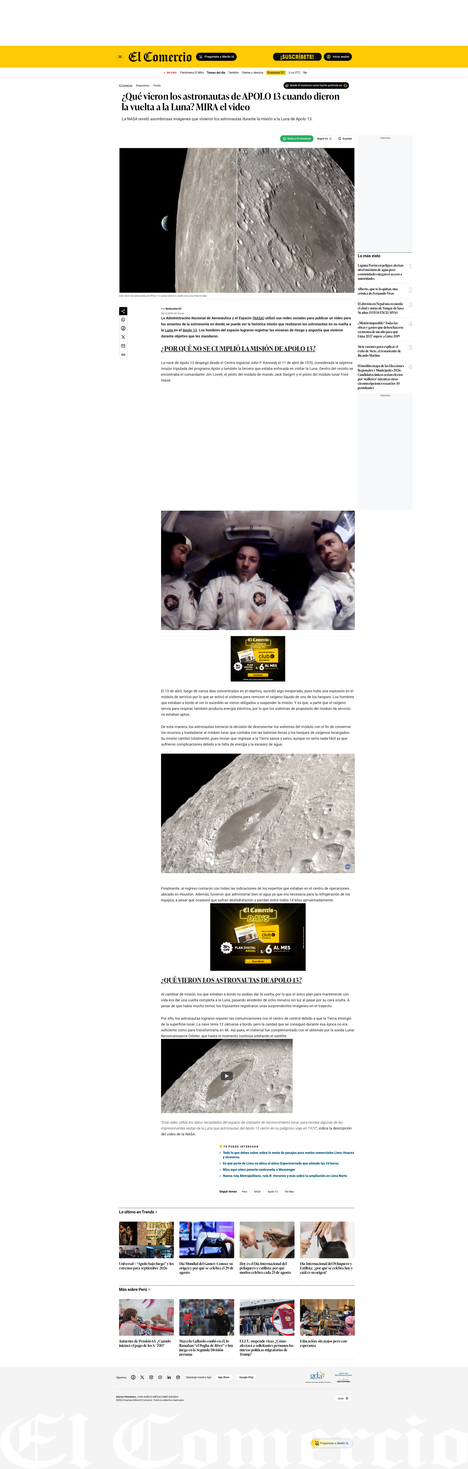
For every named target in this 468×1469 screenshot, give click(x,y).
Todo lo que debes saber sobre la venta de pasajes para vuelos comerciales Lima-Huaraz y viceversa (288, 1182)
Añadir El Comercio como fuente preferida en (316, 85)
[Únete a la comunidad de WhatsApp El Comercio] (297, 138)
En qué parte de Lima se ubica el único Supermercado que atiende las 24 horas (281, 1191)
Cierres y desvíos (252, 72)
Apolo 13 (273, 1219)
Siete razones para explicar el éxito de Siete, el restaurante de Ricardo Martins (379, 350)
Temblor (233, 72)
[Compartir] (123, 311)
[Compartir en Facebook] (123, 328)
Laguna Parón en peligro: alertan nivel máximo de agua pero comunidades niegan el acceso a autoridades (380, 272)
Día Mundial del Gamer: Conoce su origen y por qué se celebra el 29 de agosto (206, 1419)
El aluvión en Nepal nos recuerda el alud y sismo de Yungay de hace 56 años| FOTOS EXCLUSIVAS (381, 308)
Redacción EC (174, 308)
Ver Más (289, 1219)
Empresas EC (275, 72)
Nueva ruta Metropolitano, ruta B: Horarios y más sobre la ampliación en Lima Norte (285, 1203)
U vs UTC (294, 72)
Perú (244, 1219)
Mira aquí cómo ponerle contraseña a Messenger (259, 1197)
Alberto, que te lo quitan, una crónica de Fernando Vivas (378, 291)
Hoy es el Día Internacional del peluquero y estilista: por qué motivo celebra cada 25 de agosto (265, 1419)
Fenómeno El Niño (192, 72)
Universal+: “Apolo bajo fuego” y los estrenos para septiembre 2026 (146, 1417)
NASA (257, 1219)
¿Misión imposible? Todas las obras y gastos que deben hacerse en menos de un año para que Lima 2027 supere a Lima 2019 (381, 329)
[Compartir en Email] (123, 345)
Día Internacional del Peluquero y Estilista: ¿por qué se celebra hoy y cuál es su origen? (326, 1419)
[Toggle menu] (120, 57)
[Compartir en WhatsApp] (123, 319)
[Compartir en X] (123, 337)
